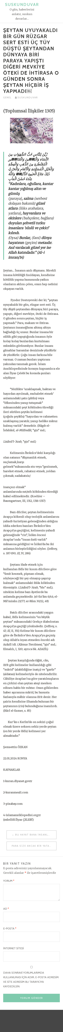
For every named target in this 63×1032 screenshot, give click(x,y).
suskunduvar (27, 97)
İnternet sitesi (13, 948)
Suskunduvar (22, 4)
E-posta (9, 928)
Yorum (8, 880)
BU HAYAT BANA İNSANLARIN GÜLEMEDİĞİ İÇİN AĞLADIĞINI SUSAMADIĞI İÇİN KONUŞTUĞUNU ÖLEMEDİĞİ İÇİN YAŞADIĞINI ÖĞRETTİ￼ (35, 834)
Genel (7, 97)
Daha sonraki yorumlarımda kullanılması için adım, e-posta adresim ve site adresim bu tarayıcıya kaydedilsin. (31, 979)
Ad (6, 908)
